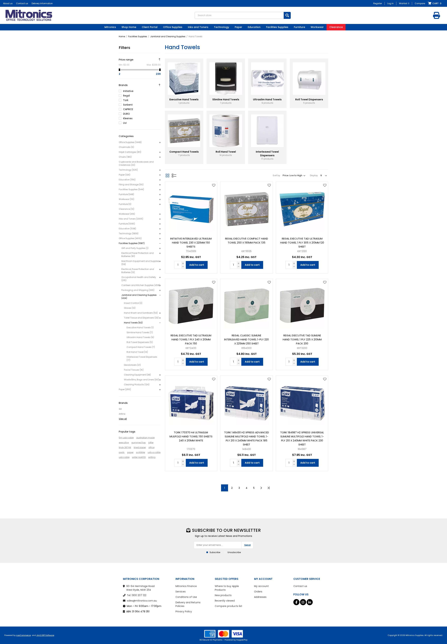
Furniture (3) (125, 204)
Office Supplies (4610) (130, 238)
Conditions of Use (186, 597)
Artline (122, 413)
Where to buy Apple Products (227, 588)
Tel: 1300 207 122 (136, 595)
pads (121, 452)
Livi (125, 123)
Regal (126, 95)
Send (247, 545)
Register (377, 3)
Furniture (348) (126, 194)
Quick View (214, 190)
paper (130, 452)
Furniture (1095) (127, 223)
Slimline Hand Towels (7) (140, 332)
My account (261, 586)
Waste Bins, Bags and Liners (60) (141, 379)
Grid (167, 175)
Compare (420, 3)
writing (151, 457)
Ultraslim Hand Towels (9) (140, 337)
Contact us (22, 3)
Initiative (128, 91)
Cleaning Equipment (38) (137, 374)
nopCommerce (23, 635)
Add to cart (196, 265)
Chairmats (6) (126, 147)
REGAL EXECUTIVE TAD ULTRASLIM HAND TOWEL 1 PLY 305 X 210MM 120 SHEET (302, 242)
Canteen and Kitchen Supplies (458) (140, 285)
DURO (126, 114)
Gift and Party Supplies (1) (134, 248)
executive (124, 442)
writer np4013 (139, 457)
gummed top (138, 442)
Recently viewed (225, 600)
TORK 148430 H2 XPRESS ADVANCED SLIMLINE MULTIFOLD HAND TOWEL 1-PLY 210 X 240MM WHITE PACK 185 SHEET (246, 438)
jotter (150, 442)
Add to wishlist (214, 185)
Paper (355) (125, 389)
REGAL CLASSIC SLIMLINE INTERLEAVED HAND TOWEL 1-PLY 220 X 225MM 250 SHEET (246, 339)
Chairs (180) (125, 156)
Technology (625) (128, 169)
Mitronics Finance (186, 586)
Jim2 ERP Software (45, 635)
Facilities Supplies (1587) (132, 243)
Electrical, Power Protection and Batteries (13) (137, 271)
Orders (258, 591)
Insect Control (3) (133, 303)
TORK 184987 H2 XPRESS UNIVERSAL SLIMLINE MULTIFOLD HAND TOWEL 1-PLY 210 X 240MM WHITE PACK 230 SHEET (302, 438)
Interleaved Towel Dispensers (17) (142, 358)
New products (223, 595)
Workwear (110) (126, 199)
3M (120, 408)
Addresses (260, 597)
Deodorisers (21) (132, 364)
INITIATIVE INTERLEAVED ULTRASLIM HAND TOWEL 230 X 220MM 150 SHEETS (191, 242)
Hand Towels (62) (133, 322)
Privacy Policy (183, 611)
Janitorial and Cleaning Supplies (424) (139, 297)
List (174, 175)
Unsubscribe (234, 552)
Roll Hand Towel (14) (137, 351)
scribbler (140, 452)
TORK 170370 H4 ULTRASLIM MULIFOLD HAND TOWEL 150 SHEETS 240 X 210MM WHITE (191, 436)
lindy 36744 (125, 447)
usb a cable (154, 452)
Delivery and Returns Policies (187, 604)
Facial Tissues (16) (134, 369)
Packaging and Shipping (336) (137, 290)
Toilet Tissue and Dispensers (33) (141, 317)
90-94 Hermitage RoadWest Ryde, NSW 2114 (140, 588)
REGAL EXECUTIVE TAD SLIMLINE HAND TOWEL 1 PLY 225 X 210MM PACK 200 (302, 339)
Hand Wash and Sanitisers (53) (141, 312)
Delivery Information (42, 3)
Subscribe (215, 552)
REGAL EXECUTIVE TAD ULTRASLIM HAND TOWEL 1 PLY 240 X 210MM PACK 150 (191, 339)
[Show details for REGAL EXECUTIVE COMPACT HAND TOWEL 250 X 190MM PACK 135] (247, 208)
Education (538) (127, 228)
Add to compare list (214, 195)
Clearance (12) (126, 208)
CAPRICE (128, 109)
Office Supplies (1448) (130, 142)
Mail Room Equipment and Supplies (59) (140, 263)
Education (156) (127, 179)
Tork (125, 100)
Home (122, 36)
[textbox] (239, 15)
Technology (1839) (128, 233)
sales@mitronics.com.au (142, 600)
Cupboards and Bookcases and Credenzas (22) (136, 163)
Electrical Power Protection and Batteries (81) (137, 255)
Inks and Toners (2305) (131, 218)
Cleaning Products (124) (136, 384)
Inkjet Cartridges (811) (130, 152)
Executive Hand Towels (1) (140, 327)
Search (287, 15)
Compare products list (228, 606)
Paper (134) (124, 174)
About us (8, 3)
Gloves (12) (129, 307)
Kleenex (128, 118)
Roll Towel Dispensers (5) (140, 342)
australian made (145, 437)
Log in (390, 3)
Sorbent (128, 104)
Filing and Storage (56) (131, 184)
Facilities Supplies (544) (131, 189)
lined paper (140, 447)
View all (123, 418)
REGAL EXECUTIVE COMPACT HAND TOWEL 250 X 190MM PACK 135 (246, 240)
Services (180, 591)
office (151, 447)
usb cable (124, 457)
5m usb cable (126, 437)
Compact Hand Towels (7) (141, 347)
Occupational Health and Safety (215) (138, 279)
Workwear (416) (127, 213)
